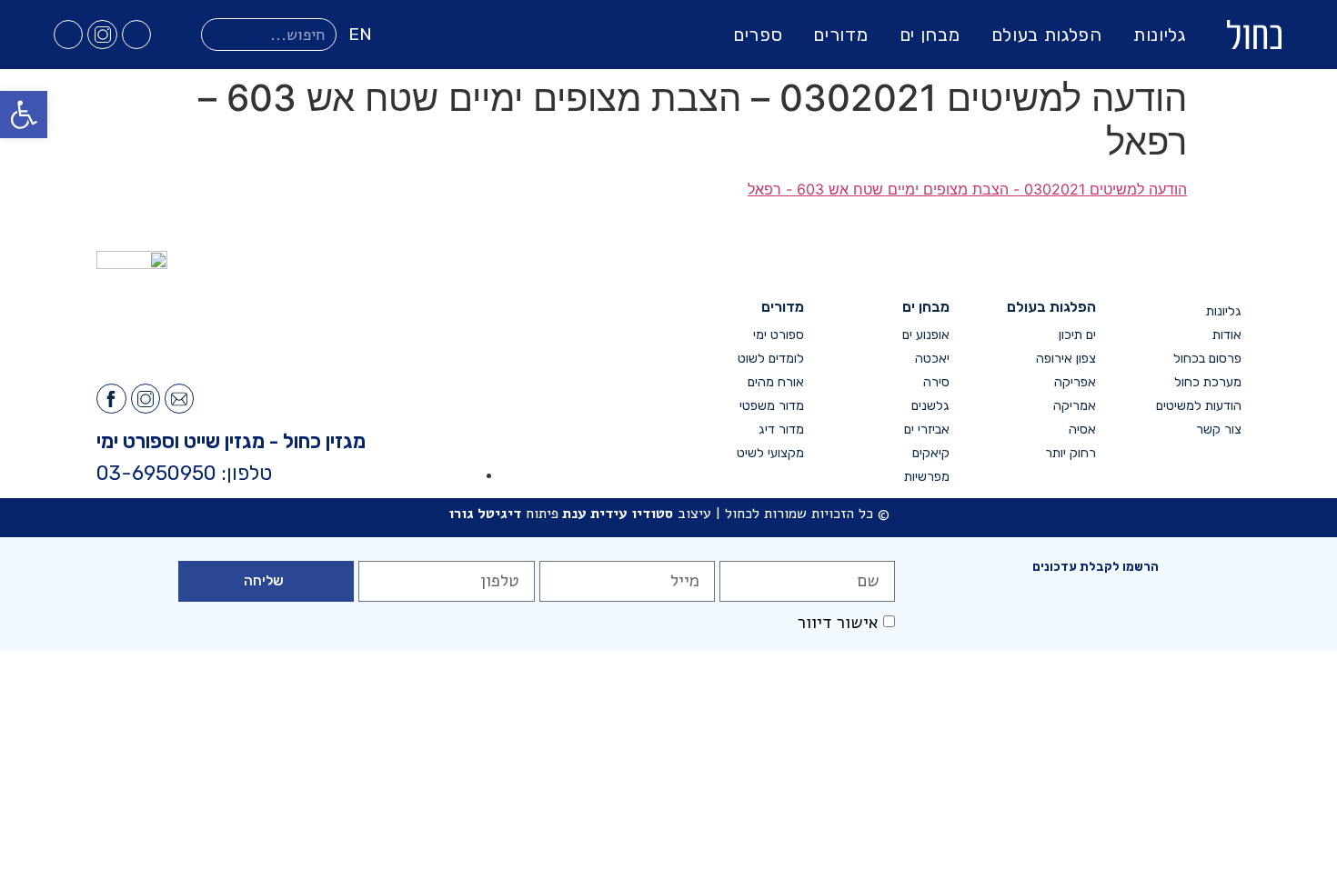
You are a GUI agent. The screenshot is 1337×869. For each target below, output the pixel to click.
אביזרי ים (927, 429)
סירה (936, 382)
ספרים (758, 34)
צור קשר (1219, 429)
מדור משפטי (771, 406)
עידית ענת (595, 514)
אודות (1227, 335)
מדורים (840, 34)
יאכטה (932, 358)
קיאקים (931, 453)
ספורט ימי (778, 335)
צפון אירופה (1065, 358)
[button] (23, 114)
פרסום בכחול (1207, 358)
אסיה (1082, 429)
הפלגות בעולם (1046, 34)
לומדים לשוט (771, 358)
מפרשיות (927, 476)
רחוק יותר (1070, 453)
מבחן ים (930, 34)
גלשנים (930, 406)
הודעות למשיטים (1199, 406)
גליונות (1159, 34)
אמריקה (1074, 406)
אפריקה (1074, 382)
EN (360, 34)
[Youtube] (68, 34)
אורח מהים (776, 382)
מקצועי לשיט (770, 453)
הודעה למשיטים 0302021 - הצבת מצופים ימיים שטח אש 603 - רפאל (967, 189)
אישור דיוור (838, 622)
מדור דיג (781, 429)
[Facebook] (136, 34)
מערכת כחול (1208, 382)
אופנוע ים (926, 335)
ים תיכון (1077, 335)
